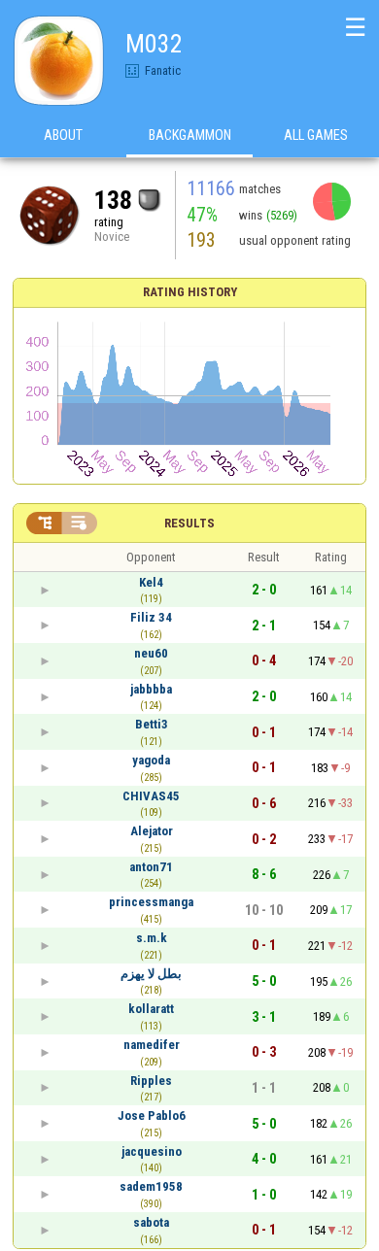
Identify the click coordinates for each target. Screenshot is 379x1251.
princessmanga (151, 902)
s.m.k (151, 937)
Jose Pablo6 (152, 1115)
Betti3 (151, 724)
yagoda (151, 760)
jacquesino (151, 1151)
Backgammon (190, 135)
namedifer (151, 1044)
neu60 (151, 653)
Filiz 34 (151, 617)
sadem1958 (151, 1186)
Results (189, 523)
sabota (151, 1222)
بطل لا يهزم (151, 973)
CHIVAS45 (151, 796)
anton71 (151, 867)
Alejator (151, 831)
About (63, 135)
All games (316, 135)
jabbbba (151, 689)
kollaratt (151, 1008)
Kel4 (151, 582)
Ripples (151, 1080)
